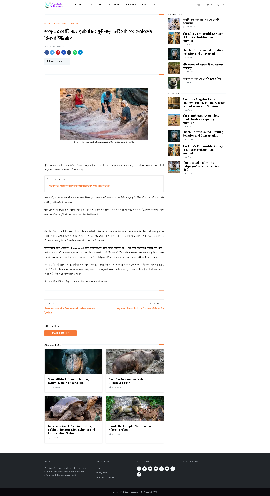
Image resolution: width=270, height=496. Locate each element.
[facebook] (194, 5)
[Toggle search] (223, 4)
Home (98, 468)
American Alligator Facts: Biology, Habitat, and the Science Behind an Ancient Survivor (204, 102)
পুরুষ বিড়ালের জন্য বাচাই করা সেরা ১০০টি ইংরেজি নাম (201, 21)
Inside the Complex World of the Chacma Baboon (130, 427)
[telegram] (139, 474)
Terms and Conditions (105, 477)
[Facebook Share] (46, 52)
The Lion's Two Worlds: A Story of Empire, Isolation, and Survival (203, 37)
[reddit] (172, 468)
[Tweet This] (52, 52)
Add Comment (62, 333)
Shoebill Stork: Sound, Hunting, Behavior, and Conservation (69, 380)
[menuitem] (78, 5)
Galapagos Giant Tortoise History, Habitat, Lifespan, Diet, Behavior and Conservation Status (71, 429)
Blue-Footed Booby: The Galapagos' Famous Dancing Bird (201, 166)
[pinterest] (212, 5)
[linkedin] (167, 468)
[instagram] (198, 5)
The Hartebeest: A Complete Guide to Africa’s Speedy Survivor (201, 119)
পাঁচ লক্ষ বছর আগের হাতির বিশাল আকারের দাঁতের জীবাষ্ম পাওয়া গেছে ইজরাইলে (79, 185)
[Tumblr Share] (69, 52)
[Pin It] (58, 52)
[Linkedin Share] (63, 52)
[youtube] (203, 5)
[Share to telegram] (80, 52)
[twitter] (207, 5)
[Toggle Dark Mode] (218, 4)
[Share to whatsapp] (75, 52)
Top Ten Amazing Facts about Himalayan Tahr (128, 380)
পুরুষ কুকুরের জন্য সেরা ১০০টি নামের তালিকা (202, 78)
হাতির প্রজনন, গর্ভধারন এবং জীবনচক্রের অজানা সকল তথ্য (203, 66)
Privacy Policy (102, 472)
